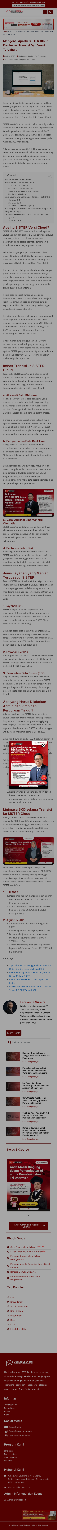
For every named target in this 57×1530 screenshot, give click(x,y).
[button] (43, 745)
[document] (28, 765)
